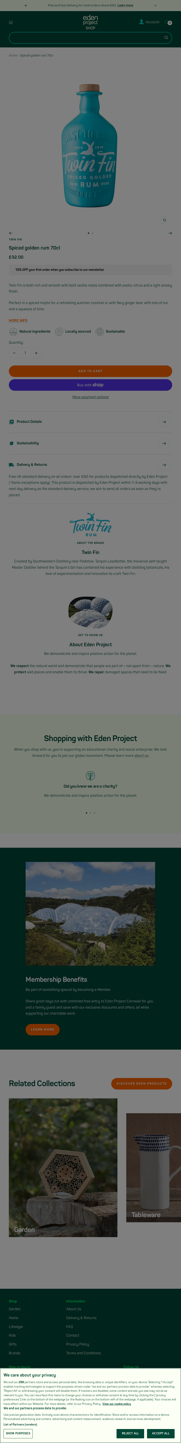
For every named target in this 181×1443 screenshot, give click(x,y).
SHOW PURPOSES (18, 1433)
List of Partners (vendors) (20, 1424)
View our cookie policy (116, 1404)
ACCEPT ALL (160, 1433)
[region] (90, 1405)
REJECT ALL (130, 1433)
